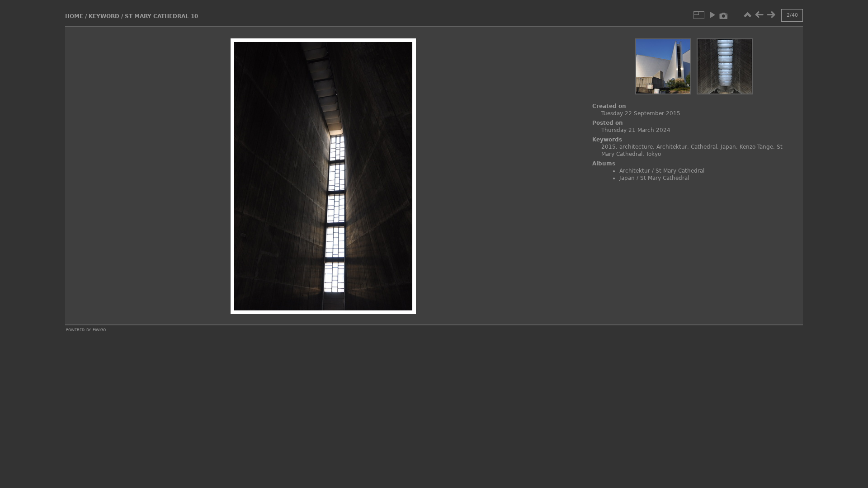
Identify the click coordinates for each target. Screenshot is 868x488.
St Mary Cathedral (680, 171)
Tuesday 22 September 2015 (640, 113)
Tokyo (653, 154)
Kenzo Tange (756, 147)
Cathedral (704, 147)
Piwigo (99, 329)
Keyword (104, 16)
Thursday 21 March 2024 (635, 130)
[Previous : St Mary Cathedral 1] (759, 15)
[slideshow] (712, 15)
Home (74, 16)
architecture (636, 147)
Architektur (671, 147)
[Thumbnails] (747, 15)
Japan (728, 147)
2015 (608, 147)
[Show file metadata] (724, 15)
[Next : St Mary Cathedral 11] (771, 15)
